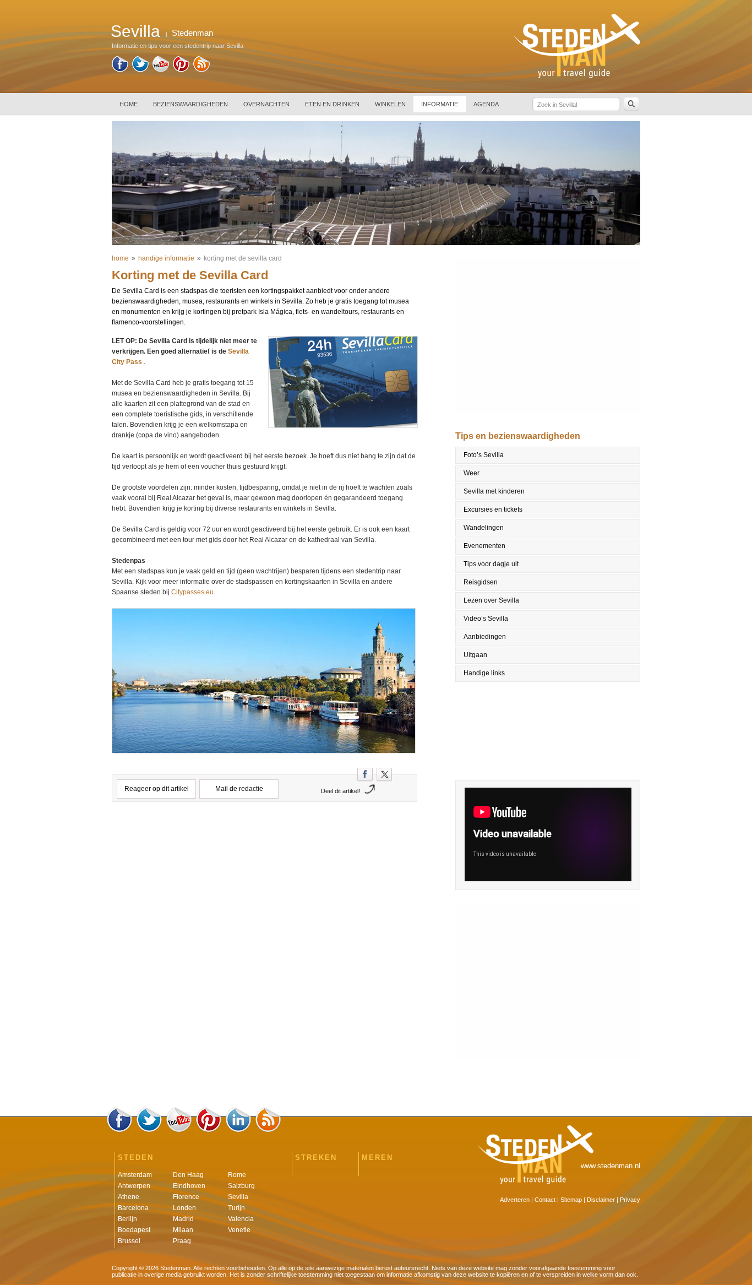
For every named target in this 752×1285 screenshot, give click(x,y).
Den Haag (188, 1175)
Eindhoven (189, 1186)
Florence (186, 1197)
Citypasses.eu (192, 592)
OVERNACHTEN (266, 104)
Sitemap (571, 1199)
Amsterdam (135, 1175)
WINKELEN (390, 104)
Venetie (239, 1230)
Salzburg (241, 1186)
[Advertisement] (265, 858)
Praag (182, 1241)
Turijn (236, 1208)
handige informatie (166, 258)
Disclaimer (601, 1199)
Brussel (129, 1241)
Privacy (630, 1199)
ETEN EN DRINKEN (332, 104)
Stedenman (192, 32)
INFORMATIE (439, 104)
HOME (128, 104)
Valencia (241, 1219)
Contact (545, 1199)
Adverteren (515, 1199)
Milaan (183, 1230)
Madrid (183, 1219)
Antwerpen (134, 1186)
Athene (128, 1197)
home (120, 258)
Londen (184, 1208)
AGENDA (486, 104)
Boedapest (134, 1230)
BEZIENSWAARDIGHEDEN (190, 104)
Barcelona (133, 1208)
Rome (237, 1175)
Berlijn (127, 1219)
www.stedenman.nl (610, 1166)
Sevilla (238, 1197)
